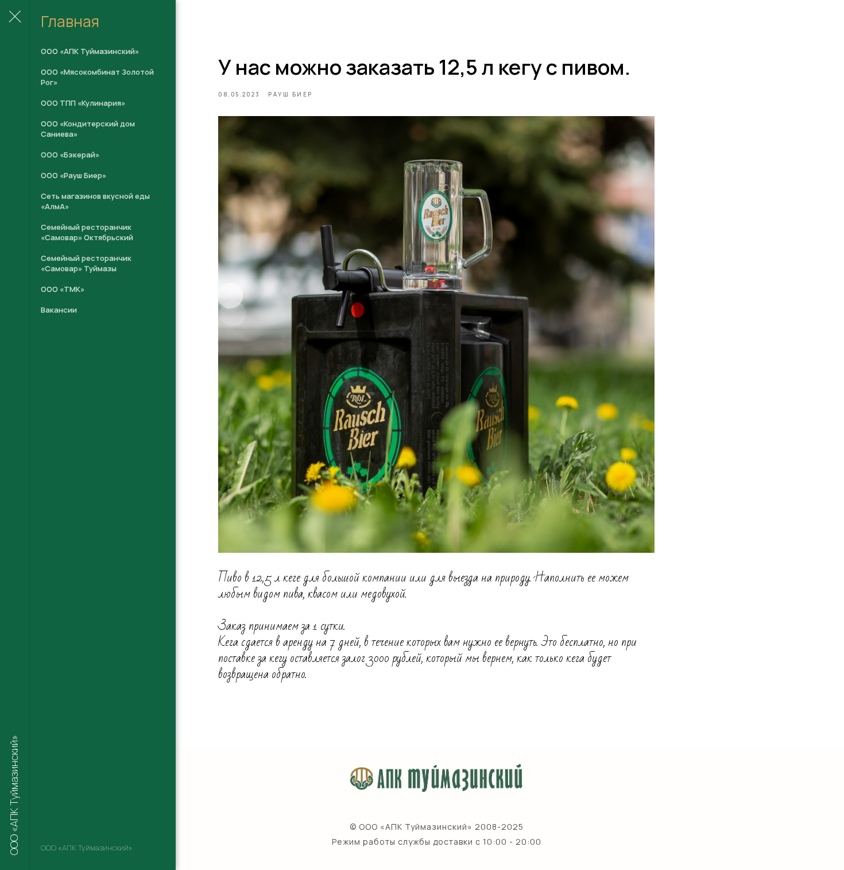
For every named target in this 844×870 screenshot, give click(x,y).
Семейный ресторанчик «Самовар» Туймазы (86, 263)
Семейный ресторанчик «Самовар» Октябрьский (87, 232)
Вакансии (59, 310)
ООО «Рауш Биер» (73, 175)
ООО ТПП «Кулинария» (83, 103)
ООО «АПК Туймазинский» (90, 51)
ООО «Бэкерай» (70, 154)
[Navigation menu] (14, 17)
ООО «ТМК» (62, 289)
